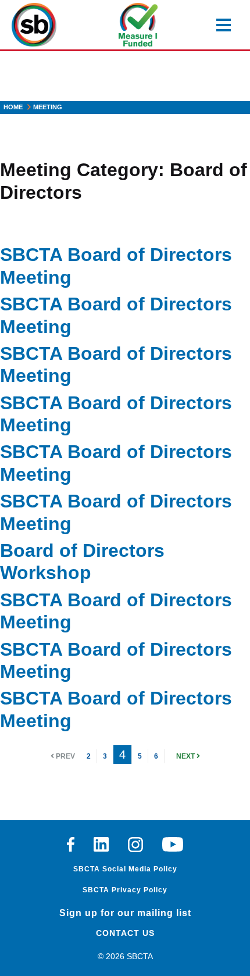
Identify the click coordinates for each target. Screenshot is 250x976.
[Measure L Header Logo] (138, 24)
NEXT (186, 756)
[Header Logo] (34, 24)
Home (13, 106)
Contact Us (125, 933)
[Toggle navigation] (223, 25)
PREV (64, 756)
